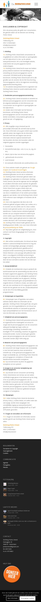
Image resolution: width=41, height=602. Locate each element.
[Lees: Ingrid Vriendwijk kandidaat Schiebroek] (5, 511)
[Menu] (35, 4)
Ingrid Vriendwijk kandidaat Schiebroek (19, 510)
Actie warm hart (12, 516)
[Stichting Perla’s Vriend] (17, 4)
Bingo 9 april (11, 488)
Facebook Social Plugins (19, 170)
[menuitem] (35, 4)
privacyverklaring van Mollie (14, 227)
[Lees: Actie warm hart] (5, 517)
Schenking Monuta (13, 483)
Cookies (5, 453)
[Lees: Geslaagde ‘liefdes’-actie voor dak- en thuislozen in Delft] (5, 522)
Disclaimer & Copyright (10, 449)
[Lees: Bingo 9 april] (5, 489)
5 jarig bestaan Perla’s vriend (16, 493)
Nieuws (5, 467)
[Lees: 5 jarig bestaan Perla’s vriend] (5, 494)
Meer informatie (13, 598)
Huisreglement (7, 451)
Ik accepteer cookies (27, 598)
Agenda (5, 463)
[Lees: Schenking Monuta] (5, 484)
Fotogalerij (6, 465)
